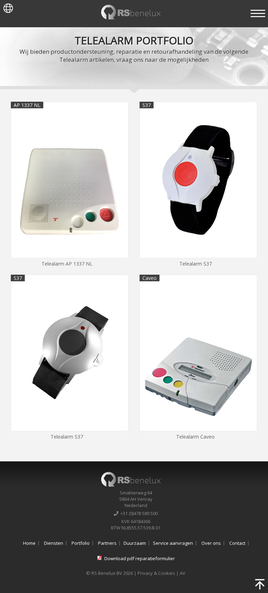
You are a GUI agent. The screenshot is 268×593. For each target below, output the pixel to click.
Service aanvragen (173, 543)
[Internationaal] (6, 6)
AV (182, 573)
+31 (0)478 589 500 (138, 513)
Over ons (211, 543)
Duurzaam (135, 543)
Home (29, 543)
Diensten (53, 543)
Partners (107, 543)
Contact (237, 543)
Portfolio (81, 543)
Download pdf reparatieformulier (139, 558)
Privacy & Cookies (156, 573)
